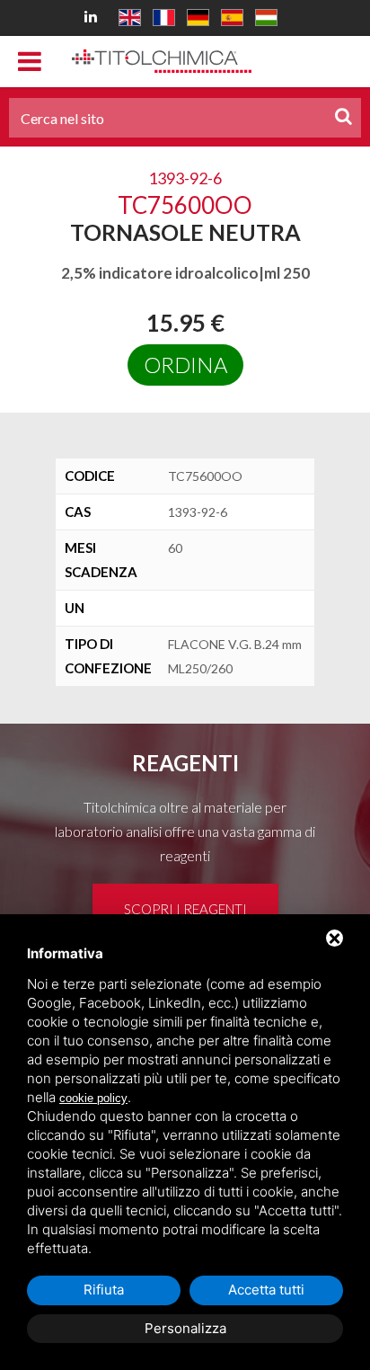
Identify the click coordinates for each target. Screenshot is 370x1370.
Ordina (185, 364)
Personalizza (185, 1328)
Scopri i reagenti (185, 909)
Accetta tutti (266, 1289)
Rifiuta (104, 1289)
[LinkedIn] (93, 15)
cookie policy (93, 1098)
